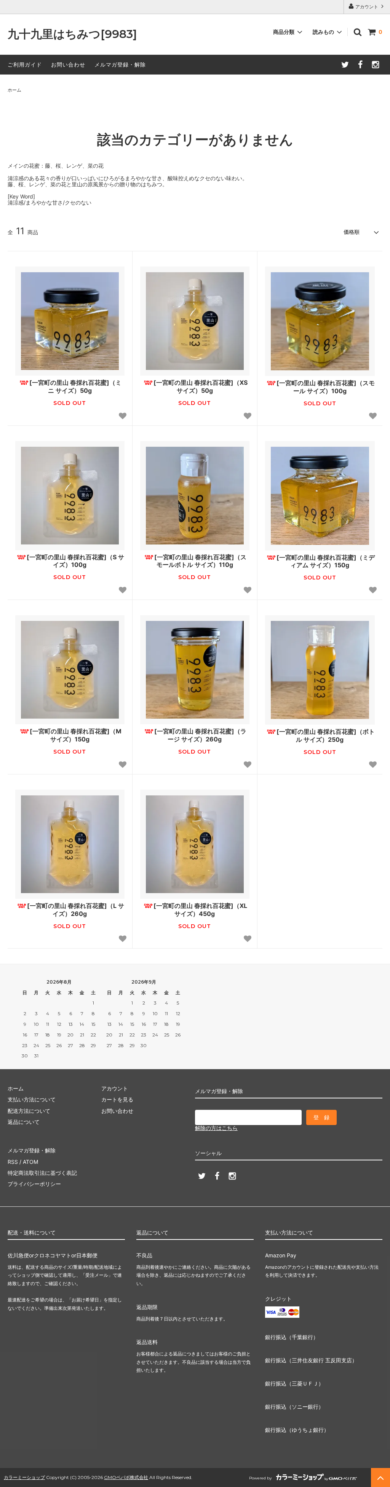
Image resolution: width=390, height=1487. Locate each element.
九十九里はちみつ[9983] (72, 34)
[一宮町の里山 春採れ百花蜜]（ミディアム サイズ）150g (326, 561)
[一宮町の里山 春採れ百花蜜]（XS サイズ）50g (200, 386)
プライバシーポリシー (34, 1184)
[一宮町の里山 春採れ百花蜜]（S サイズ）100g (75, 561)
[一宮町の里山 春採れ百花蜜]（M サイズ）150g (75, 735)
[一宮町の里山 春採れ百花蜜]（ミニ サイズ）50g (75, 386)
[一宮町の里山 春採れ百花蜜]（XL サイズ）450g (200, 909)
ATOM (30, 1161)
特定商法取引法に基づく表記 (42, 1173)
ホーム (14, 90)
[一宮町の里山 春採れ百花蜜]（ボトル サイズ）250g (326, 735)
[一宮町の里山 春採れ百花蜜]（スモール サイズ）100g (326, 387)
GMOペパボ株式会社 (126, 1477)
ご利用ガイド (25, 64)
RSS (13, 1161)
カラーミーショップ (24, 1477)
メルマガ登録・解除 (120, 64)
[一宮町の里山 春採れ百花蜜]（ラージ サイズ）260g (200, 735)
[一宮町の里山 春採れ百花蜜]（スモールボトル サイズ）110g (200, 561)
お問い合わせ (68, 64)
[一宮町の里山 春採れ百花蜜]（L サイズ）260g (75, 909)
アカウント (366, 7)
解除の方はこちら (216, 1128)
